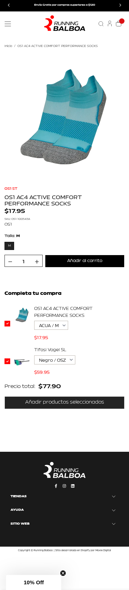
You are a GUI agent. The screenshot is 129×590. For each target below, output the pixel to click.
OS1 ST (10, 189)
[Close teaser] (63, 573)
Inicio (8, 46)
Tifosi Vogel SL (50, 350)
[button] (33, 582)
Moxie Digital (103, 550)
